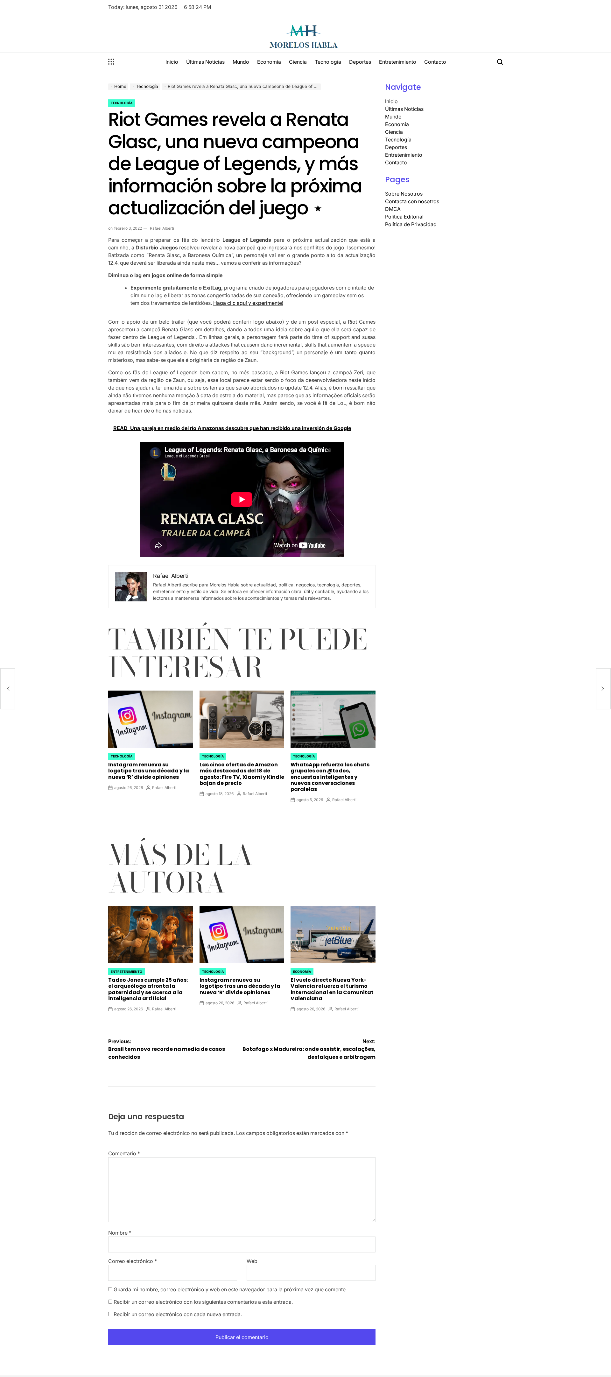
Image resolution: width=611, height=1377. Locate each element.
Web (252, 1261)
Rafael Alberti (162, 228)
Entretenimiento (397, 62)
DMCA (393, 209)
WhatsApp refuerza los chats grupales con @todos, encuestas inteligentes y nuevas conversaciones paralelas (330, 777)
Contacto (435, 62)
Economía (269, 62)
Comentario (124, 1153)
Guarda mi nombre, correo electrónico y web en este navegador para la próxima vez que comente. (230, 1289)
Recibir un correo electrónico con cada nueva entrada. (178, 1314)
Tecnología (328, 62)
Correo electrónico (132, 1261)
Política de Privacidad (411, 224)
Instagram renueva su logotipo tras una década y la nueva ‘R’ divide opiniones (148, 770)
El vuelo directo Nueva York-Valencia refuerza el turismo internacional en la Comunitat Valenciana (332, 989)
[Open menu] (111, 62)
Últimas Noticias (205, 62)
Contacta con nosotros (412, 201)
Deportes (360, 62)
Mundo (241, 62)
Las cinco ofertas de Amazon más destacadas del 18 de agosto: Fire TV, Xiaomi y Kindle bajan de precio (242, 774)
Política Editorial (404, 216)
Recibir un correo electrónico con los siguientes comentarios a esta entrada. (203, 1302)
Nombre (119, 1233)
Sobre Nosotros (404, 193)
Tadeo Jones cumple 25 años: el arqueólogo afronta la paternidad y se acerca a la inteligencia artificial (148, 989)
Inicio (171, 62)
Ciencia (298, 62)
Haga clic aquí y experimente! (248, 303)
